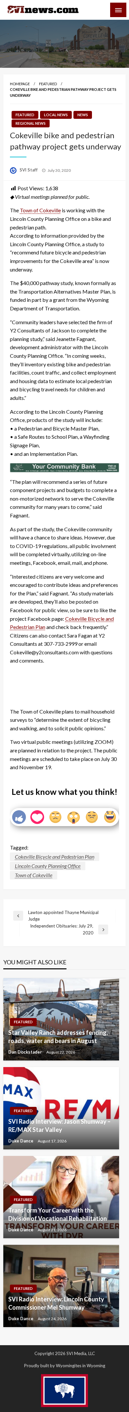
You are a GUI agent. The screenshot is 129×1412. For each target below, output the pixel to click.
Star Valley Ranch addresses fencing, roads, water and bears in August (58, 1036)
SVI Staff (29, 169)
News (82, 115)
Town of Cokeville (40, 210)
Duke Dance (21, 1140)
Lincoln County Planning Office (47, 866)
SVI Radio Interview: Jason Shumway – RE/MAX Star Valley (59, 1125)
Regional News (31, 123)
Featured (48, 84)
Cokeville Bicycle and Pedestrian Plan (54, 856)
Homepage (20, 84)
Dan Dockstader (25, 1052)
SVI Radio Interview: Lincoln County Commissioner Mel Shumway (56, 1303)
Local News (56, 115)
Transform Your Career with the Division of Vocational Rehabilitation (57, 1214)
